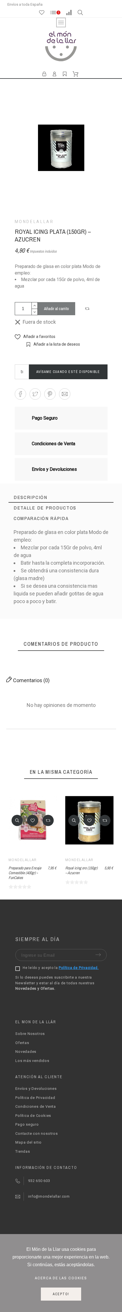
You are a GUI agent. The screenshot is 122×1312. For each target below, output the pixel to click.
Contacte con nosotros (36, 1133)
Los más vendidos (32, 1061)
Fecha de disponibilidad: (40, 613)
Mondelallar (34, 222)
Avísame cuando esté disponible (68, 372)
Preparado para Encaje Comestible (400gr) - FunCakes (25, 872)
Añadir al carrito (56, 309)
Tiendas (22, 1151)
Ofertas (22, 1043)
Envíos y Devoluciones (35, 1088)
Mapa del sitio (28, 1142)
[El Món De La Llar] (61, 47)
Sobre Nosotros (30, 1034)
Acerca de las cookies (61, 1277)
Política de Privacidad (35, 1098)
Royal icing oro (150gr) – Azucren (81, 870)
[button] (88, 309)
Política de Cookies (33, 1115)
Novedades (25, 1051)
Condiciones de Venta (35, 1106)
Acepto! (61, 1294)
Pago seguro (27, 1124)
